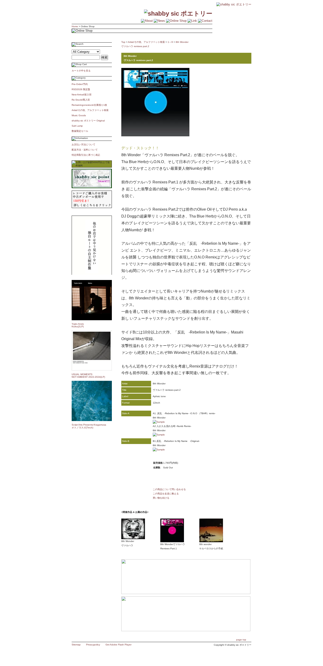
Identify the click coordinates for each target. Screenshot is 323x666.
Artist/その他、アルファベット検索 (90, 110)
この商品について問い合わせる (169, 489)
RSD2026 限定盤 (81, 89)
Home (75, 26)
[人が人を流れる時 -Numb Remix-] (159, 434)
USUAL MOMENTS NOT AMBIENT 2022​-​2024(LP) (88, 375)
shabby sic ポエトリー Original (89, 120)
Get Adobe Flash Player (118, 644)
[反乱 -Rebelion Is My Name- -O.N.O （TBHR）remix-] (159, 422)
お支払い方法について (83, 144)
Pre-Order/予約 (80, 84)
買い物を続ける (161, 498)
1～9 (170, 42)
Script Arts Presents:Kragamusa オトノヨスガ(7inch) (89, 426)
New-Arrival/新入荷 (82, 94)
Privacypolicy (93, 644)
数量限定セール (80, 131)
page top (241, 639)
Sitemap (76, 644)
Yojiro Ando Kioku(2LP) (78, 325)
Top (123, 42)
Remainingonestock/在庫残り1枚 (89, 105)
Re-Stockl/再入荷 (81, 99)
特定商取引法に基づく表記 (86, 155)
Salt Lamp (77, 125)
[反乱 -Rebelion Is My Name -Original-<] (159, 449)
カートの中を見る (81, 70)
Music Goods (79, 115)
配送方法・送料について (85, 149)
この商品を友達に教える (166, 493)
